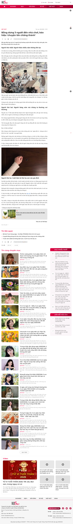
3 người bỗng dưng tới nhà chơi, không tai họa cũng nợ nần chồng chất (23, 236)
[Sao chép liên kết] (11, 39)
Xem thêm (24, 452)
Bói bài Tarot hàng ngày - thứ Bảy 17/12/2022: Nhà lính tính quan (21, 234)
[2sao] (4, 6)
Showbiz (13, 6)
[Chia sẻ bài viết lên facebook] (2, 39)
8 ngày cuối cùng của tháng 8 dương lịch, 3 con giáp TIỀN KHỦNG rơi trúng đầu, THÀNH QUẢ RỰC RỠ (33, 388)
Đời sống (32, 6)
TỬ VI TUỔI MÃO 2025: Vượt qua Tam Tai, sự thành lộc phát (46, 486)
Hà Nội (49, 511)
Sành (61, 6)
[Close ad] (70, 10)
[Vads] (70, 26)
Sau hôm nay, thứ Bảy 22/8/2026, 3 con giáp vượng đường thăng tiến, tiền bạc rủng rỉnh (32, 440)
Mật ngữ (52, 6)
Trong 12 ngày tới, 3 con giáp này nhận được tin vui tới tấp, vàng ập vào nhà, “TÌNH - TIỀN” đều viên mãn (32, 414)
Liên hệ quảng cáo (54, 508)
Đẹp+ (22, 6)
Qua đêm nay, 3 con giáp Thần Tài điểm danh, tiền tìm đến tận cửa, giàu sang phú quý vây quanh (33, 268)
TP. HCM (50, 516)
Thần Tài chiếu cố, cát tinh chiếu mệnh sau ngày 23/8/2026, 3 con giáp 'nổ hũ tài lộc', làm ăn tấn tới (33, 294)
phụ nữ (28, 193)
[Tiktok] (70, 508)
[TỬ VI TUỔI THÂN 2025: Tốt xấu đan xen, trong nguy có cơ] (20, 469)
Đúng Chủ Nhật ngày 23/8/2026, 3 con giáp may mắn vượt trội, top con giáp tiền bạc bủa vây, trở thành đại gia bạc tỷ (33, 427)
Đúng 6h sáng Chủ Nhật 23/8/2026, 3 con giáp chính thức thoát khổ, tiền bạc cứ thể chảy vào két (33, 376)
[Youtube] (67, 508)
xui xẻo (16, 245)
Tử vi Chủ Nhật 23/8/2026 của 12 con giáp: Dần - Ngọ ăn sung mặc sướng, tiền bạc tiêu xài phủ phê (33, 361)
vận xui (9, 245)
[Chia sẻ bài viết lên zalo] (5, 39)
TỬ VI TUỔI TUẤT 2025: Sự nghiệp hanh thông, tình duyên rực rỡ (46, 471)
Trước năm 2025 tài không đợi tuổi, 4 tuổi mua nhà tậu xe (19, 238)
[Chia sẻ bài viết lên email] (8, 39)
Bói (17, 210)
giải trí (61, 332)
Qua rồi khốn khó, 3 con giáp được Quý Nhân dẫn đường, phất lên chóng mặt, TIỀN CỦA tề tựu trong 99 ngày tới (32, 281)
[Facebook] (63, 508)
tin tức (63, 318)
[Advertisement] (61, 48)
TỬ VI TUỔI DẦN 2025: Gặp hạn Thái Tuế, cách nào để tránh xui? (62, 471)
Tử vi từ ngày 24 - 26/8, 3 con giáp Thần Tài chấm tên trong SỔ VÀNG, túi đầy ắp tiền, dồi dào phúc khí (33, 307)
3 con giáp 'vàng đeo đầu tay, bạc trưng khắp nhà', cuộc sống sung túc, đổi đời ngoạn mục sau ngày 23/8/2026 (33, 320)
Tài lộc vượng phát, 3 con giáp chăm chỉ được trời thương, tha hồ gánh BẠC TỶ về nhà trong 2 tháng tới (33, 255)
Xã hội (42, 6)
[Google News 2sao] (20, 39)
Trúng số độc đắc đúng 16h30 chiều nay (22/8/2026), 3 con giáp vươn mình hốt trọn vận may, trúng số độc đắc (33, 402)
